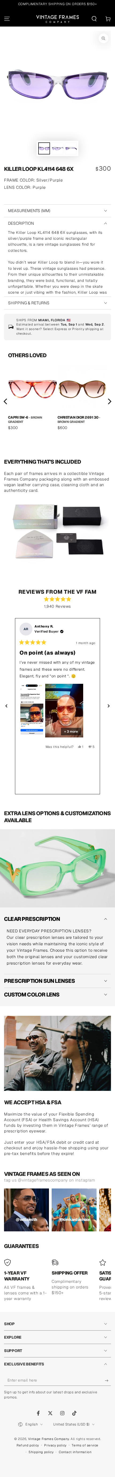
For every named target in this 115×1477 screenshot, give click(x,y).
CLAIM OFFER (57, 782)
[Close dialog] (105, 678)
